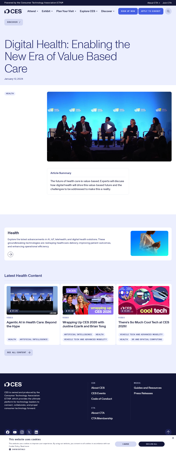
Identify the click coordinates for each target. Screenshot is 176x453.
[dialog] (88, 444)
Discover (12, 22)
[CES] (13, 11)
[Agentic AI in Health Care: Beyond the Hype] (32, 314)
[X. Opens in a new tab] (29, 432)
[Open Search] (168, 11)
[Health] (88, 244)
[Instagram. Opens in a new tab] (22, 432)
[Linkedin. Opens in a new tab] (36, 432)
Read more (24, 446)
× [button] (173, 438)
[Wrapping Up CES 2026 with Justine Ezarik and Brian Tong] (88, 314)
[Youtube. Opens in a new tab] (15, 432)
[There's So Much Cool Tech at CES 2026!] (144, 314)
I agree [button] (125, 444)
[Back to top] (168, 432)
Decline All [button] (151, 444)
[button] (60, 449)
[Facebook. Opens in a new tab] (7, 432)
